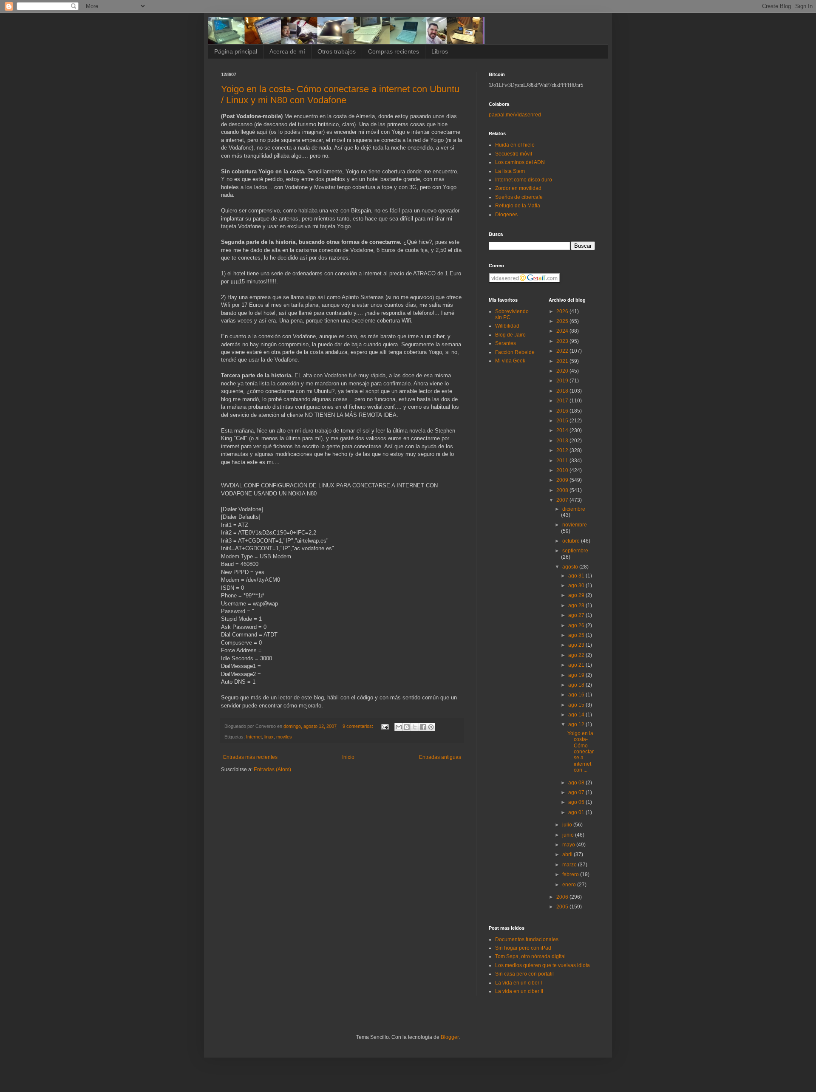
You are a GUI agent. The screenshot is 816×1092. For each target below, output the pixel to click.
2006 (563, 897)
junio (568, 835)
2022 (563, 351)
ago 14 (577, 715)
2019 (563, 381)
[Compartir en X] (415, 727)
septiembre (575, 551)
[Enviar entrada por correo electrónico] (384, 726)
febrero (571, 874)
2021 (563, 361)
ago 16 (577, 695)
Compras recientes (393, 51)
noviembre (574, 525)
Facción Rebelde (515, 352)
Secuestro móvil (513, 154)
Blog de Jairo (510, 335)
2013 (563, 441)
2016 (563, 411)
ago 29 (577, 595)
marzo (570, 865)
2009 (563, 480)
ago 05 (577, 802)
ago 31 (577, 576)
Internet (254, 736)
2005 (563, 907)
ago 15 (577, 705)
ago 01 (577, 812)
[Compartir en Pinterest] (431, 727)
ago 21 (577, 665)
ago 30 (577, 585)
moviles (284, 736)
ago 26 (577, 625)
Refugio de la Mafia (517, 206)
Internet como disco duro (523, 180)
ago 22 (577, 655)
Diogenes (506, 215)
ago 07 (577, 792)
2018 (563, 391)
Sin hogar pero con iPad (523, 948)
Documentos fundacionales (526, 939)
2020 (563, 371)
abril (568, 854)
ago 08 (577, 783)
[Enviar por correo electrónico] (398, 727)
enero (569, 885)
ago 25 (577, 635)
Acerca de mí (287, 51)
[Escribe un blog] (406, 727)
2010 (563, 470)
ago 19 (577, 675)
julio (567, 825)
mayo (569, 845)
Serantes (505, 343)
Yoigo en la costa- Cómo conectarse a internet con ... (580, 751)
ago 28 (577, 605)
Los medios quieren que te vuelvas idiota (542, 965)
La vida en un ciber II (519, 991)
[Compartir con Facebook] (423, 727)
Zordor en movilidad (518, 188)
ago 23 (577, 645)
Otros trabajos (336, 51)
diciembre (573, 509)
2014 (563, 430)
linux (269, 736)
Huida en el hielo (515, 145)
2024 (563, 331)
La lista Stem (510, 171)
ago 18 (577, 685)
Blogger (450, 1037)
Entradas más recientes (250, 757)
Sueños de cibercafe (519, 197)
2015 (563, 421)
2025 (563, 321)
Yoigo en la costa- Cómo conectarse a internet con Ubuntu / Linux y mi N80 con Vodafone (340, 94)
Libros (439, 51)
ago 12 (577, 724)
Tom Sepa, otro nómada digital (530, 956)
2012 (563, 450)
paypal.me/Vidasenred (515, 115)
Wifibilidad (507, 326)
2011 (563, 461)
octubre (571, 541)
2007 (563, 500)
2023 (563, 341)
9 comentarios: (358, 726)
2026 (563, 311)
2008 (563, 490)
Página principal (235, 51)
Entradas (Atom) (272, 769)
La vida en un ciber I (518, 983)
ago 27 (577, 615)
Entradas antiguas (440, 757)
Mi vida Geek (510, 361)
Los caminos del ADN (520, 162)
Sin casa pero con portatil (524, 974)
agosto (570, 567)
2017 (563, 401)
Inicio (348, 757)
